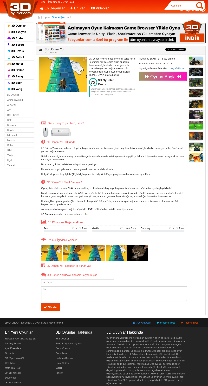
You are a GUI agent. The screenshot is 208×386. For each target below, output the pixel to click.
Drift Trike (10, 363)
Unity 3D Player (177, 68)
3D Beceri (17, 45)
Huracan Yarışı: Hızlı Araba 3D (20, 338)
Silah (9, 150)
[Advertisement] (98, 108)
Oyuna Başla (163, 76)
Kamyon (11, 125)
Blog (43, 1)
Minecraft (12, 135)
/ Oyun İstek (67, 1)
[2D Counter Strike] (196, 104)
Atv (9, 109)
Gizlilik (59, 367)
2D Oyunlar (13, 94)
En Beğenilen (54, 7)
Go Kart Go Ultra (13, 382)
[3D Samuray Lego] (196, 157)
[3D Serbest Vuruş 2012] (196, 125)
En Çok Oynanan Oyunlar (69, 343)
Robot (10, 145)
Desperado (10, 377)
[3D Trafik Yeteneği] (196, 114)
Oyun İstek (61, 353)
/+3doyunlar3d (190, 322)
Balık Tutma (13, 114)
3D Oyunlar (18, 25)
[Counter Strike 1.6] (196, 72)
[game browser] (121, 31)
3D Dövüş (17, 51)
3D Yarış (16, 89)
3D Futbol (17, 57)
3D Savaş (17, 76)
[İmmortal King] (196, 136)
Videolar (102, 7)
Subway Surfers (13, 343)
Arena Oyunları (15, 99)
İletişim (59, 372)
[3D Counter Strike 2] (196, 61)
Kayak (10, 130)
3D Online (17, 70)
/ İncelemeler (53, 1)
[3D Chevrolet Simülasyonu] (196, 93)
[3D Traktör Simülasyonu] (196, 82)
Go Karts (9, 353)
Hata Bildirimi (62, 363)
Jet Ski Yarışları (13, 372)
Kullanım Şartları (64, 358)
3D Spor (16, 83)
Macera (11, 140)
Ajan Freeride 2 (13, 348)
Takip (10, 155)
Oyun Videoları (63, 348)
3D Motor (17, 64)
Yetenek (11, 165)
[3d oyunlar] (20, 10)
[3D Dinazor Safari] (196, 147)
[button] (40, 50)
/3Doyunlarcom (143, 322)
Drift (9, 120)
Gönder (52, 307)
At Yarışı (11, 104)
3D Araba (17, 38)
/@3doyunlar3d (167, 322)
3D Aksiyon (18, 32)
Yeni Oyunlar (62, 338)
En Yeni (79, 7)
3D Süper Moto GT (14, 358)
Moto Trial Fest (12, 367)
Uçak (10, 160)
